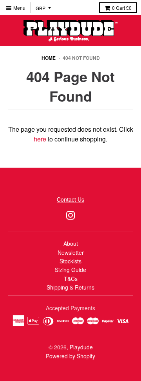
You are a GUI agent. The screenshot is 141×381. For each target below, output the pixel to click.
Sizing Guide (70, 270)
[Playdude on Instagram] (70, 214)
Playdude (81, 347)
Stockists (70, 261)
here (40, 138)
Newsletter (71, 252)
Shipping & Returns (70, 287)
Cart (122, 7)
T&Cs (71, 279)
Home (49, 57)
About (70, 243)
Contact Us (70, 199)
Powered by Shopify (70, 356)
